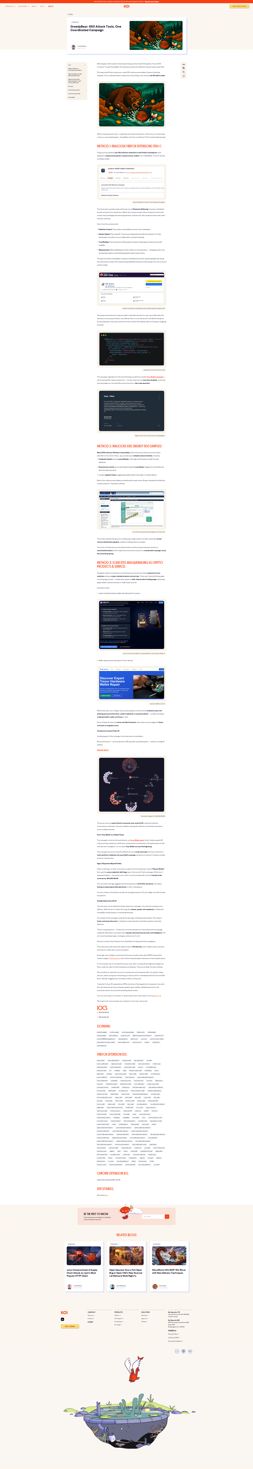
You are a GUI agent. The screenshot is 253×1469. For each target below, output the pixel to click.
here (157, 996)
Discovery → (145, 1315)
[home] (126, 6)
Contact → (91, 1318)
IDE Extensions (114, 958)
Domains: (70, 86)
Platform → (117, 1315)
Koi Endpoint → (118, 1318)
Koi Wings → (118, 1325)
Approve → (144, 1318)
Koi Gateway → (118, 1321)
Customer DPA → (174, 1338)
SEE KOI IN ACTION (239, 6)
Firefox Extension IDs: (74, 90)
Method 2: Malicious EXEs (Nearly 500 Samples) (75, 74)
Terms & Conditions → (175, 1341)
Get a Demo (70, 1326)
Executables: (71, 97)
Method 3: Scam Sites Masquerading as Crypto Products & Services (74, 81)
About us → (91, 1315)
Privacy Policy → (173, 1334)
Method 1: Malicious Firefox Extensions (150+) (75, 69)
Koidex (90, 1322)
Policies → (144, 1321)
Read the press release (152, 1)
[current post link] (83, 1266)
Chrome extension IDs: (74, 93)
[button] (10, 6)
